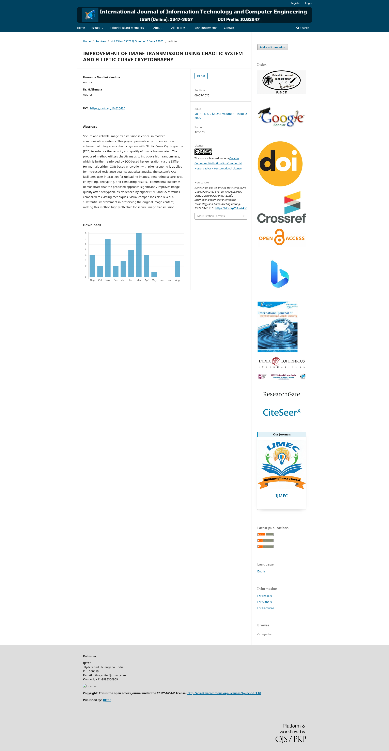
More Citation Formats (211, 216)
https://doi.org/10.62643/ (107, 108)
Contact (229, 28)
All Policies (178, 28)
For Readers (264, 596)
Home (81, 28)
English (262, 571)
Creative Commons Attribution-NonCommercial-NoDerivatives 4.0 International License (218, 163)
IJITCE (107, 700)
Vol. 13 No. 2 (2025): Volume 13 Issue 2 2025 (137, 41)
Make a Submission (272, 47)
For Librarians (265, 608)
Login (308, 3)
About (157, 28)
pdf (202, 76)
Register (295, 3)
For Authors (264, 602)
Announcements (206, 28)
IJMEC (282, 496)
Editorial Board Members (127, 28)
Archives (101, 41)
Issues (96, 28)
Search (304, 28)
